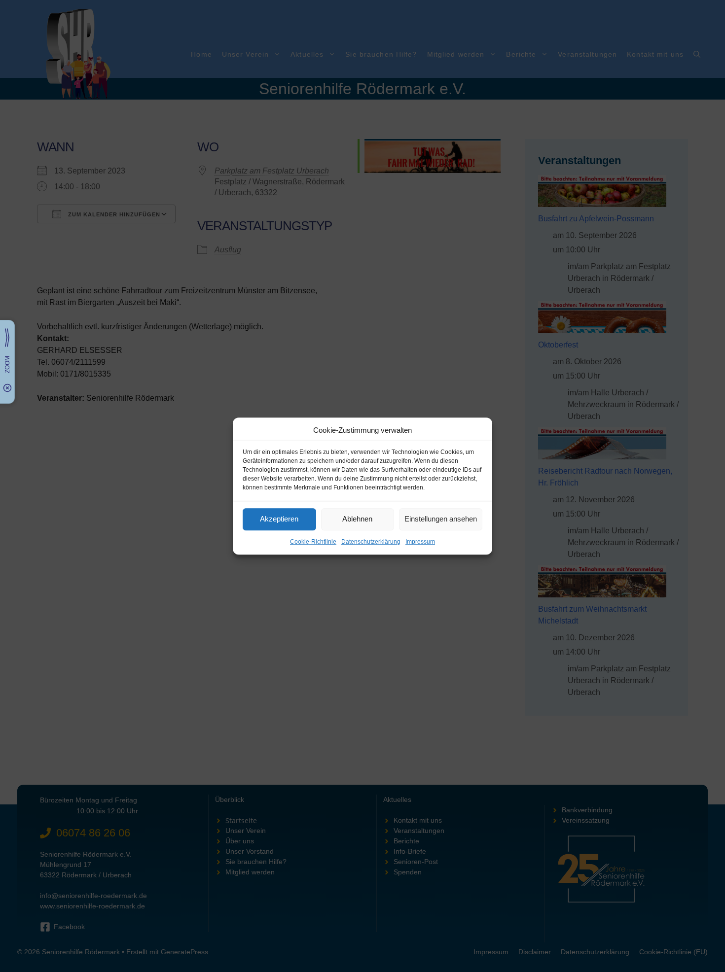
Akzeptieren (279, 519)
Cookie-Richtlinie (313, 541)
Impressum (420, 541)
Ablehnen (357, 519)
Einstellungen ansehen (440, 519)
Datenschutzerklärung (370, 541)
